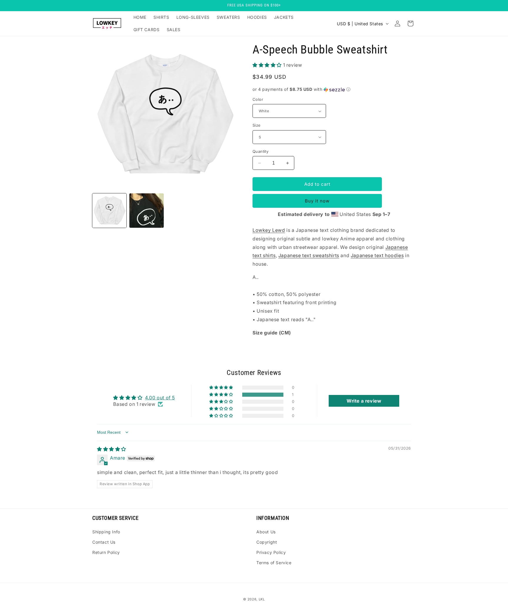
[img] (111, 449)
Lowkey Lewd (269, 230)
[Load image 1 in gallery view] (109, 210)
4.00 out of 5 (160, 398)
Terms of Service (274, 562)
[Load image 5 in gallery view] (146, 210)
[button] (268, 65)
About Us (266, 531)
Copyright (266, 542)
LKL (262, 599)
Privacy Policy (271, 552)
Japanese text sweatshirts (308, 255)
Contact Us (104, 542)
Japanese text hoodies (377, 255)
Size (257, 125)
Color (258, 99)
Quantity (260, 151)
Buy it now (317, 201)
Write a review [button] (364, 401)
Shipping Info (106, 531)
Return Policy (106, 552)
